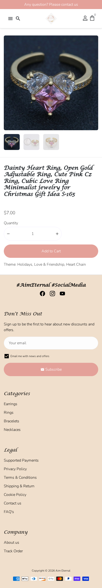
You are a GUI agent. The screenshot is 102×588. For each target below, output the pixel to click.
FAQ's (9, 511)
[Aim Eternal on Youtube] (61, 293)
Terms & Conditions (20, 477)
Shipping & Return (19, 486)
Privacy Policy (15, 469)
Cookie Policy (15, 494)
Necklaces (12, 429)
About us (11, 542)
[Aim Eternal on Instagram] (51, 293)
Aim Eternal (63, 571)
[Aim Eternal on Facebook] (41, 293)
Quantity (11, 223)
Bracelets (11, 421)
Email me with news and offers (29, 356)
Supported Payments (21, 460)
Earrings (10, 404)
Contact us (12, 503)
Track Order (13, 551)
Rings (9, 412)
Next (93, 82)
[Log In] (85, 18)
